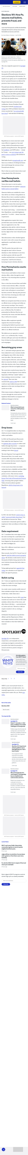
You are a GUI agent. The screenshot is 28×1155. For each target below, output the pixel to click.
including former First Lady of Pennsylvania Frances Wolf (14, 478)
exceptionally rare (18, 160)
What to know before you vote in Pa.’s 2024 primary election (17, 408)
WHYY (5, 2)
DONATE (17, 2)
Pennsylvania (22, 6)
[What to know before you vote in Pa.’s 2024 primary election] (5, 410)
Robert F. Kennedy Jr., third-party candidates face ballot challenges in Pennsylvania (18, 724)
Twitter (11, 678)
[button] (3, 1149)
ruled (22, 597)
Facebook (8, 678)
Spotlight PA (5, 638)
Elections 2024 (5, 11)
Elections (15, 6)
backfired (6, 150)
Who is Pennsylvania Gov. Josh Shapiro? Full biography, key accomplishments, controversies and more (18, 775)
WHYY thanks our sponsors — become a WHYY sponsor (14, 136)
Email (14, 678)
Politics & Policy (6, 6)
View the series (6, 709)
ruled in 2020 (13, 381)
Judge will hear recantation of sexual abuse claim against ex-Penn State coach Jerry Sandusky (13, 855)
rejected (5, 379)
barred (16, 450)
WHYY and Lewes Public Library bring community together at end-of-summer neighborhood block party (12, 847)
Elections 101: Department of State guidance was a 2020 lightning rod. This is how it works (19, 748)
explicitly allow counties (10, 443)
